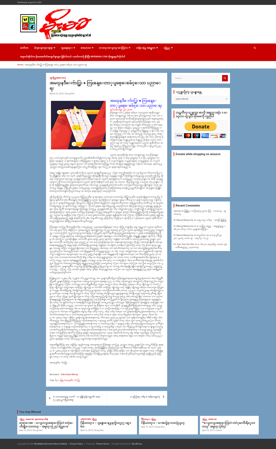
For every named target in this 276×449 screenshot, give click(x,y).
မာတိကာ (24, 48)
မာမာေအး (30, 419)
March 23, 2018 (57, 93)
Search (225, 78)
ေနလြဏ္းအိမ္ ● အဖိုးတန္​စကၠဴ (145, 396)
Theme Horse (102, 444)
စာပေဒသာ (86, 48)
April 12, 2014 (147, 427)
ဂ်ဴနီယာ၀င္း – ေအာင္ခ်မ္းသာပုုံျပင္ (163, 423)
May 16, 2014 (25, 430)
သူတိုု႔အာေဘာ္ (58, 78)
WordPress (137, 444)
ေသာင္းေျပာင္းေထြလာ (113, 48)
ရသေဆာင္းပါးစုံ (41, 419)
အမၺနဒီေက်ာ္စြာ (72, 380)
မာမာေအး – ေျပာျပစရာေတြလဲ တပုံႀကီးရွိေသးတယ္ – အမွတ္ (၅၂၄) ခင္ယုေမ (46, 424)
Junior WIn (85, 419)
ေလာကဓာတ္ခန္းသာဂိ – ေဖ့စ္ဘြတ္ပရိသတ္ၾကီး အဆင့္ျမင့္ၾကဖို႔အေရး (76, 398)
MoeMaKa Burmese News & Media (50, 444)
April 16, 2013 (208, 430)
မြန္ (61, 380)
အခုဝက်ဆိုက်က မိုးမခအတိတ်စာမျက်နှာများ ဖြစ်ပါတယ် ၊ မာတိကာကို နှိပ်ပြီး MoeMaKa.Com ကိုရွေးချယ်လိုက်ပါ (72, 56)
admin (219, 430)
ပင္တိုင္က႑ (167, 48)
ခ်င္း (57, 380)
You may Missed (30, 412)
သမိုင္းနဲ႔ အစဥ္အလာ (145, 48)
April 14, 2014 (86, 430)
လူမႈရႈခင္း (67, 48)
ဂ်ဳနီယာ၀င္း (145, 419)
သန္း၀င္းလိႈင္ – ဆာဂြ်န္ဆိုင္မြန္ (211, 220)
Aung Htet (69, 93)
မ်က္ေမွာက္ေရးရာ (43, 48)
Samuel (177, 211)
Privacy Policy (76, 444)
